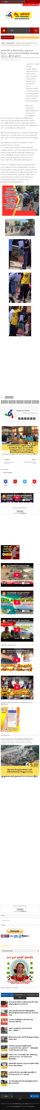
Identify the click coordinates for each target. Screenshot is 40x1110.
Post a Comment (7, 472)
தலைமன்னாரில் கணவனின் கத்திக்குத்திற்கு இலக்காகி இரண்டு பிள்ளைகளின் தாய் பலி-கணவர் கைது (23, 1013)
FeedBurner (23, 513)
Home (3, 43)
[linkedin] (29, 4)
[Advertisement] (13, 75)
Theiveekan (31, 1106)
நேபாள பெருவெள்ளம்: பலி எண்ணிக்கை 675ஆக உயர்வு (17, 739)
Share (12, 402)
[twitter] (32, 4)
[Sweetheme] (28, 418)
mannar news (34, 37)
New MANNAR (16, 1106)
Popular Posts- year (33, 995)
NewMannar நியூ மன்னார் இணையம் (22, 1103)
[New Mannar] (19, 418)
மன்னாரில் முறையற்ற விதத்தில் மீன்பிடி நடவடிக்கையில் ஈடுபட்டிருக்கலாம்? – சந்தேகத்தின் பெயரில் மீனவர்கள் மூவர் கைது (23, 1048)
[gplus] (26, 4)
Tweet (5, 402)
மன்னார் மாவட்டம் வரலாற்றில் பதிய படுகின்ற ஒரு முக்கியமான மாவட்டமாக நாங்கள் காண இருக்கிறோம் (23, 1057)
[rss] (35, 4)
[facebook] (24, 4)
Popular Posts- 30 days (20, 996)
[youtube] (38, 4)
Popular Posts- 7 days (7, 995)
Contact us (35, 1096)
